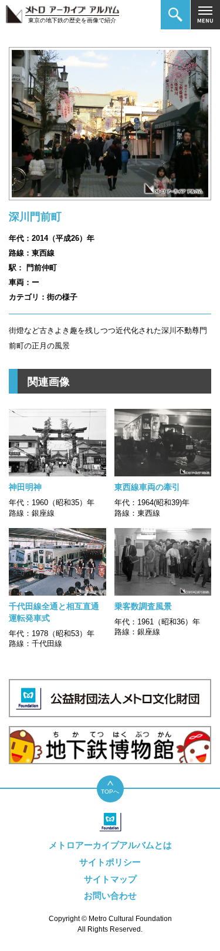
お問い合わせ (110, 895)
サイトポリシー (110, 862)
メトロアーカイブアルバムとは (110, 845)
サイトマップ (110, 879)
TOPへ (110, 791)
